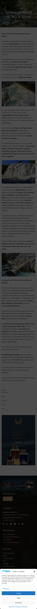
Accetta (18, 593)
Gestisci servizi (6, 588)
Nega (18, 598)
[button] (34, 571)
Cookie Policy (12, 606)
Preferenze (18, 603)
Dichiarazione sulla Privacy (21, 606)
